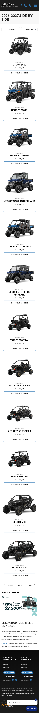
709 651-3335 (10, 676)
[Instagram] (16, 680)
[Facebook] (13, 680)
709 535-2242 (28, 676)
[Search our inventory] (21, 5)
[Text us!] (31, 708)
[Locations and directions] (30, 5)
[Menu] (35, 5)
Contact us (5, 643)
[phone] (25, 5)
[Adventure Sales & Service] (10, 5)
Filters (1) (12, 29)
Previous (10, 585)
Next (30, 585)
